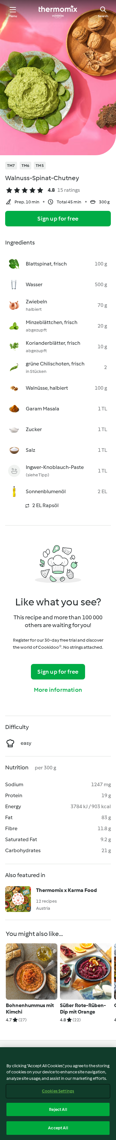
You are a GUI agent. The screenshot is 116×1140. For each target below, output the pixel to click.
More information (58, 689)
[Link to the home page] (58, 11)
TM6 (26, 165)
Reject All (58, 1109)
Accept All (58, 1127)
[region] (58, 1093)
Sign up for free (57, 218)
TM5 (40, 165)
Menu (13, 16)
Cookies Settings (58, 1091)
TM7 (11, 165)
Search (103, 16)
